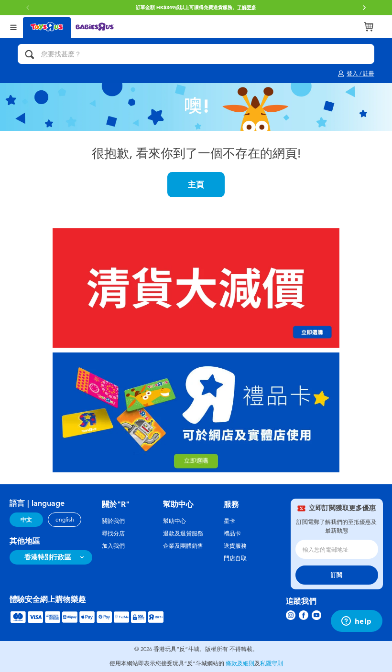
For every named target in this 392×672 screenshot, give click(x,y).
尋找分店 (113, 533)
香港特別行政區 (47, 557)
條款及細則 (240, 663)
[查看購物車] (368, 26)
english (64, 519)
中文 (26, 519)
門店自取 (235, 558)
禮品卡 (232, 533)
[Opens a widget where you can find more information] (356, 622)
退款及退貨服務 (183, 533)
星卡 (229, 521)
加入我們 (113, 546)
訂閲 (336, 575)
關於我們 (113, 521)
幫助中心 (174, 521)
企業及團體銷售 (183, 546)
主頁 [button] (196, 184)
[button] (364, 7)
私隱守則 (271, 663)
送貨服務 (235, 546)
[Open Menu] (13, 26)
